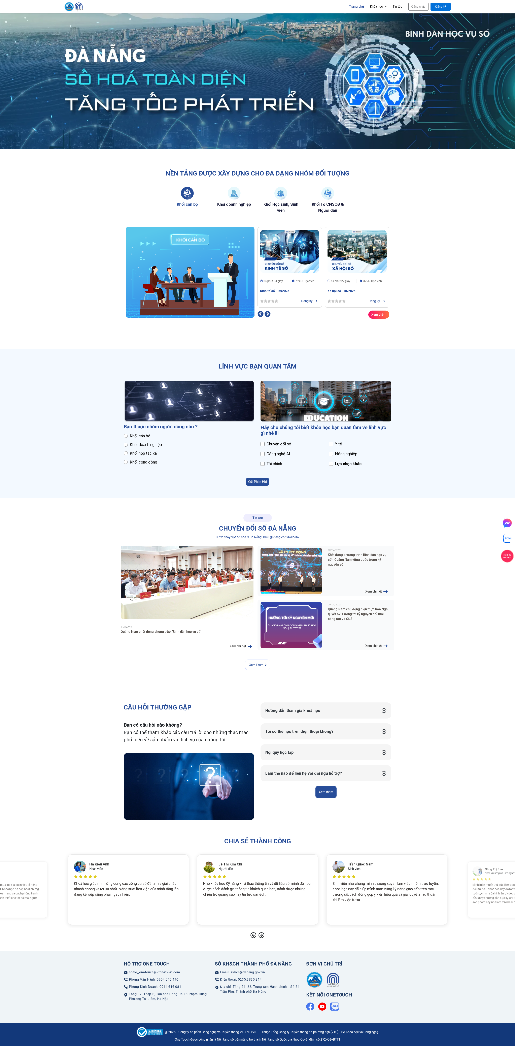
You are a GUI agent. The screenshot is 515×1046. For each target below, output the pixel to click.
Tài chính (274, 463)
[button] (325, 710)
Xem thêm (378, 314)
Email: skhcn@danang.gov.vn (242, 972)
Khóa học (377, 6)
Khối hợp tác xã (143, 453)
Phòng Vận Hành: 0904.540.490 (153, 979)
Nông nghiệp (346, 453)
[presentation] (261, 314)
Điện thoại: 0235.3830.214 (241, 979)
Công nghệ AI (278, 453)
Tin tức (397, 6)
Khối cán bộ (140, 436)
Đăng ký (440, 6)
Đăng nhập (418, 6)
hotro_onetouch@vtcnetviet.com (154, 972)
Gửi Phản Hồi (257, 482)
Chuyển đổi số (279, 444)
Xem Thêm (256, 664)
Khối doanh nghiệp (146, 444)
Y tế (338, 444)
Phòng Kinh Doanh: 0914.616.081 (155, 987)
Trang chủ (356, 6)
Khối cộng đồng (143, 462)
